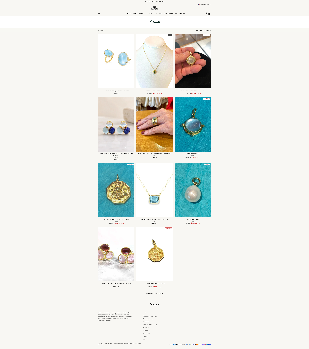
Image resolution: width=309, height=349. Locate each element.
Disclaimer (146, 322)
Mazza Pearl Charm (193, 219)
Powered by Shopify (102, 345)
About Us (146, 327)
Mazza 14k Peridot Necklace (154, 90)
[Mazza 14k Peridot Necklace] (154, 61)
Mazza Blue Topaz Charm (192, 153)
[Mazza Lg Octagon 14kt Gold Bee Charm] (116, 190)
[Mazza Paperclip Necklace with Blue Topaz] (154, 190)
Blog (144, 339)
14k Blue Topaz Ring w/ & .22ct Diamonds (116, 90)
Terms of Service (148, 319)
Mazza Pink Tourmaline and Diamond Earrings (116, 283)
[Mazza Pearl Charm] (193, 190)
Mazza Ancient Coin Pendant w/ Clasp (192, 90)
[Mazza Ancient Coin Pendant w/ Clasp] (193, 61)
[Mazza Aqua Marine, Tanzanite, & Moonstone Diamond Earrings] (116, 124)
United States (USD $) (205, 4)
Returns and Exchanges (150, 316)
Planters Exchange (110, 343)
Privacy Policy (147, 333)
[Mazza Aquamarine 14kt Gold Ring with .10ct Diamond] (154, 124)
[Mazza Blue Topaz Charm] (193, 124)
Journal (145, 336)
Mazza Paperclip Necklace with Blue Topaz (154, 219)
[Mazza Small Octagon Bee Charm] (154, 254)
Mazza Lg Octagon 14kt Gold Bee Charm (116, 219)
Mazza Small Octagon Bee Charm (154, 283)
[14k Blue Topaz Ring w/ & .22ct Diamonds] (116, 61)
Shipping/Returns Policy (150, 324)
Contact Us (146, 330)
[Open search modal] (99, 13)
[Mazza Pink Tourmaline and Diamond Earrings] (116, 254)
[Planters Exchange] (154, 8)
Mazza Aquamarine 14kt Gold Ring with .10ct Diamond (154, 153)
